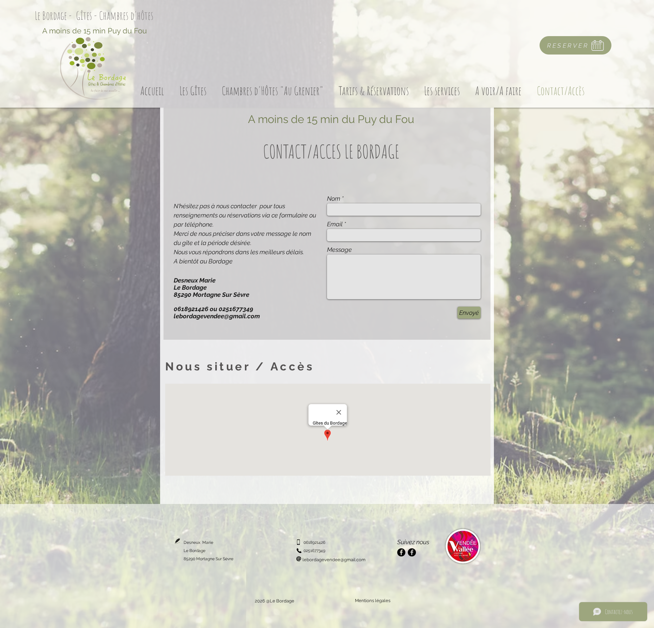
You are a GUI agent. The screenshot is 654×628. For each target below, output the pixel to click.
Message (339, 250)
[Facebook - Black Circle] (401, 552)
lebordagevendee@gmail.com (217, 316)
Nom (333, 199)
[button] (193, 89)
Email (335, 224)
